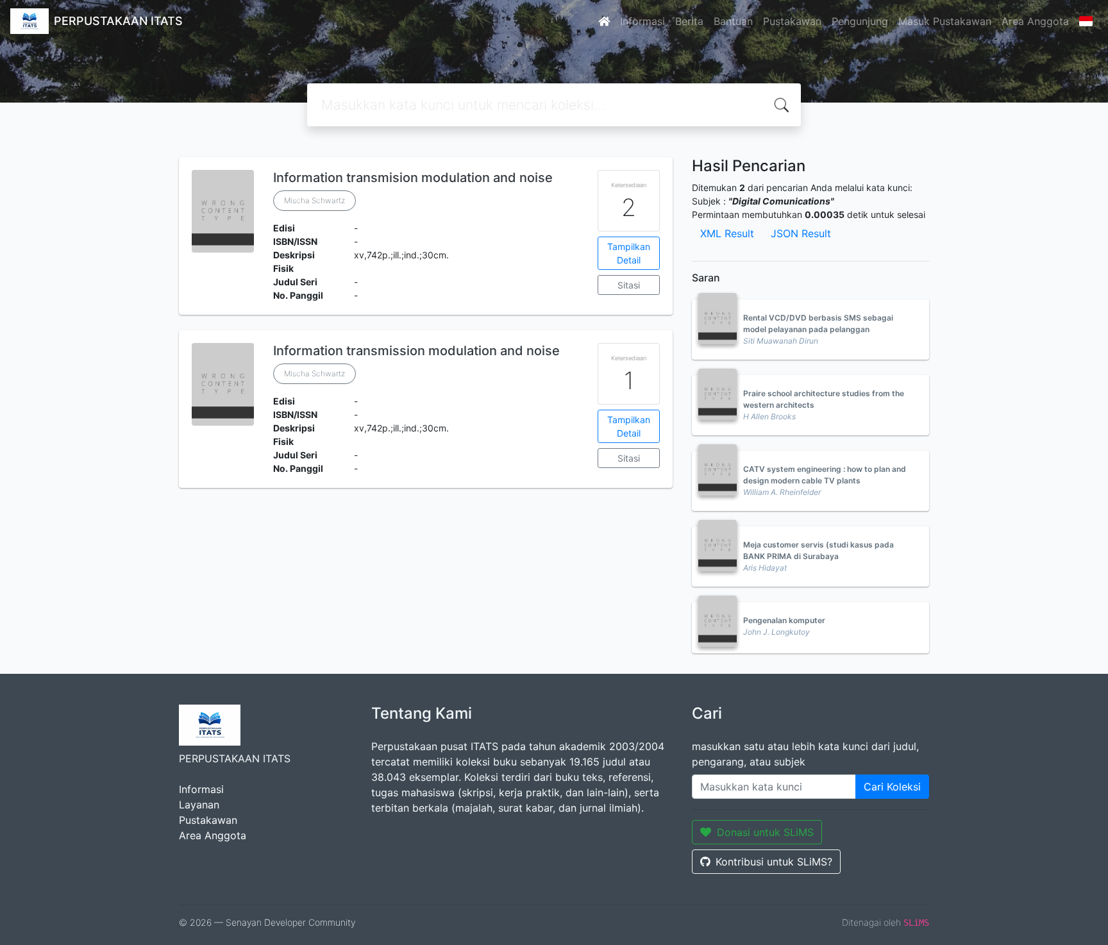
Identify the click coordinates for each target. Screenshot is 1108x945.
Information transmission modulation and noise (416, 350)
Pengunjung (860, 21)
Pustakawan (792, 21)
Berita (689, 21)
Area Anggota (1035, 21)
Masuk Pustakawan (944, 21)
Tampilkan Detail (628, 253)
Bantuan (733, 21)
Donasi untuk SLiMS (765, 832)
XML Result (727, 233)
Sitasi (628, 285)
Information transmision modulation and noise (413, 177)
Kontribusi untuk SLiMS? (774, 861)
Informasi (642, 21)
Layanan (199, 804)
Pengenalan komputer (784, 620)
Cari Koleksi (892, 786)
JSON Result (801, 233)
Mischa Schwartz (314, 200)
